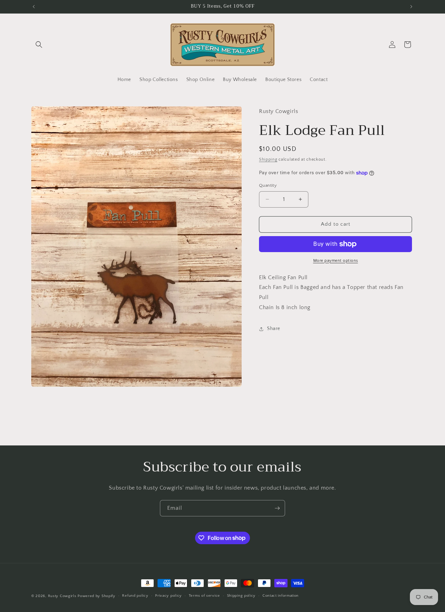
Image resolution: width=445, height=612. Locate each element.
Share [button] (273, 328)
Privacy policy (168, 596)
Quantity (268, 185)
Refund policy (135, 596)
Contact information (280, 596)
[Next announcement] (411, 6)
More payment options (335, 260)
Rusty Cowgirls (62, 596)
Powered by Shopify (96, 596)
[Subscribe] (277, 508)
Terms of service (204, 596)
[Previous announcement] (33, 6)
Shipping (268, 159)
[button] (39, 44)
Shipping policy (241, 596)
